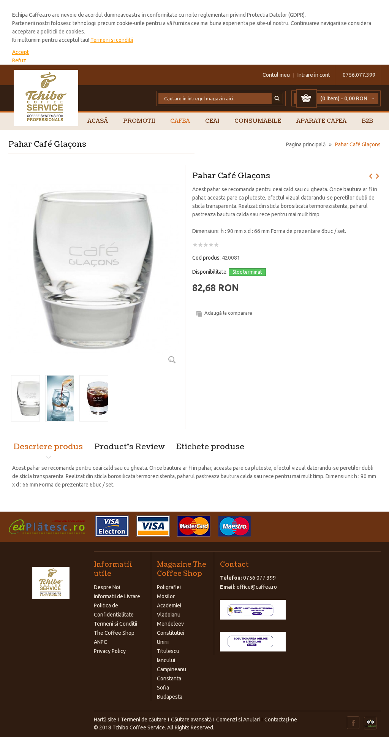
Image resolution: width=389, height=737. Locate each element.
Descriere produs (48, 447)
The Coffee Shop (114, 633)
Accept (20, 52)
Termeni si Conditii (115, 624)
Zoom (171, 359)
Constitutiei (170, 633)
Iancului (166, 660)
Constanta (169, 678)
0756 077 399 (259, 578)
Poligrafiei (169, 587)
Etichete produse (210, 447)
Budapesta (169, 697)
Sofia (163, 688)
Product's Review (129, 447)
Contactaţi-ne (280, 719)
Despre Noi (107, 587)
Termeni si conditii (111, 40)
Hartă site (105, 719)
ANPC (100, 642)
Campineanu (171, 669)
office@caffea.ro (257, 587)
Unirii (163, 642)
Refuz (19, 60)
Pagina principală (306, 144)
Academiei (169, 605)
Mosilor (166, 596)
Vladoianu (168, 615)
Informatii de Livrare (117, 596)
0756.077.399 (359, 75)
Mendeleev (170, 624)
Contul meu (276, 75)
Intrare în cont (313, 75)
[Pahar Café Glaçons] (93, 175)
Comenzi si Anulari (238, 719)
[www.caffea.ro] (46, 98)
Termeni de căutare (143, 719)
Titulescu (168, 651)
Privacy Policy (110, 651)
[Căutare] (277, 98)
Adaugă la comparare (228, 312)
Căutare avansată (191, 719)
